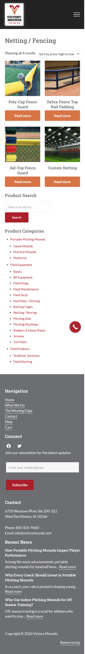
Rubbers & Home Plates (29, 330)
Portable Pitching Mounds (27, 239)
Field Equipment (21, 265)
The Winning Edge (18, 411)
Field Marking (22, 361)
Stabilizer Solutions (26, 355)
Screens (18, 336)
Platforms (20, 258)
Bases (17, 271)
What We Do (15, 405)
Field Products (20, 349)
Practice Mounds (24, 252)
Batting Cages (23, 307)
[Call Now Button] (75, 327)
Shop (8, 422)
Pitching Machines (25, 324)
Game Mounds (23, 246)
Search (16, 217)
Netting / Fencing (25, 312)
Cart (8, 427)
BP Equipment (23, 277)
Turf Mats (20, 342)
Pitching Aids (22, 318)
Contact (11, 416)
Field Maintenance (26, 289)
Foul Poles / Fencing (26, 301)
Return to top (70, 643)
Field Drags (21, 283)
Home (9, 400)
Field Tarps (20, 295)
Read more (22, 115)
